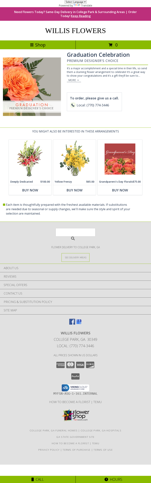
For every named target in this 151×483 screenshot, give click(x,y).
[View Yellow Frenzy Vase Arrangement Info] (74, 159)
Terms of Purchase (76, 449)
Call (39, 479)
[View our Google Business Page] (79, 323)
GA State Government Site (75, 437)
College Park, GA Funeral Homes (54, 430)
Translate (86, 5)
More (72, 80)
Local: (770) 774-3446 (75, 345)
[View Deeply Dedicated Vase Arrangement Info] (30, 159)
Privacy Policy (48, 449)
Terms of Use (103, 449)
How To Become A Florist (70, 402)
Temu (97, 402)
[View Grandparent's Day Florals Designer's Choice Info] (120, 159)
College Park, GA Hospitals (101, 430)
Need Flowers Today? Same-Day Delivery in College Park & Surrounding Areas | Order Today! (75, 14)
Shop (40, 45)
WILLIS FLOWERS (75, 30)
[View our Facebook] (72, 323)
